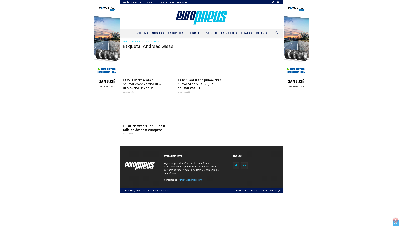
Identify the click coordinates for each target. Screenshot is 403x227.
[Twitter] (272, 2)
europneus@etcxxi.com (190, 179)
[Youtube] (277, 2)
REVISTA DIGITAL (167, 2)
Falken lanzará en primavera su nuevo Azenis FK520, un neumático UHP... (200, 84)
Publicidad (241, 190)
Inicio (125, 41)
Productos (211, 33)
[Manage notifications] (395, 220)
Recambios (246, 33)
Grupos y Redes (176, 33)
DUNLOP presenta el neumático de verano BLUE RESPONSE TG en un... (143, 84)
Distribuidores (229, 33)
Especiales (261, 33)
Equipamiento (194, 33)
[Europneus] (201, 16)
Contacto (253, 190)
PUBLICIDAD (182, 2)
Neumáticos (158, 33)
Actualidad (142, 33)
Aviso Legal (275, 190)
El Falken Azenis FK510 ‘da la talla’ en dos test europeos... (144, 128)
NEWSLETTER (152, 2)
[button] (276, 33)
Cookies (263, 190)
